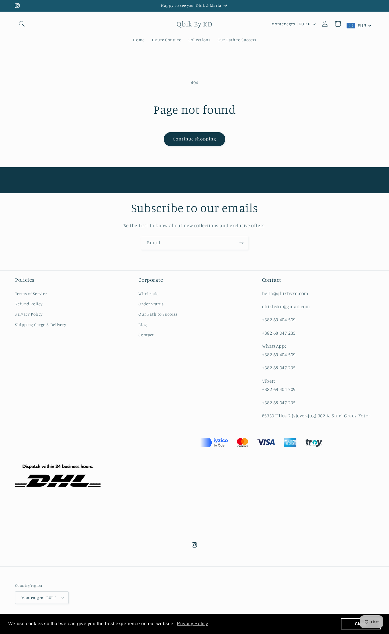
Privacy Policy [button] (192, 623)
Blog (142, 324)
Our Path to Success (157, 314)
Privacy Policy (29, 314)
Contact (145, 334)
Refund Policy (28, 303)
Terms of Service (31, 293)
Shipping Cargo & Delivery (40, 324)
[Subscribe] (241, 243)
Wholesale (148, 293)
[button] (21, 23)
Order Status (151, 303)
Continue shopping (194, 139)
